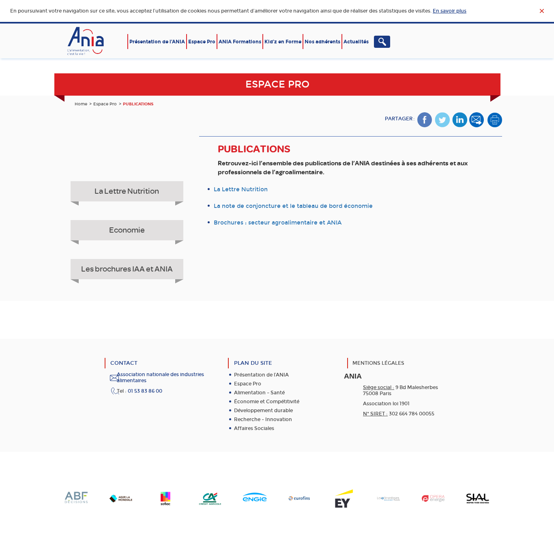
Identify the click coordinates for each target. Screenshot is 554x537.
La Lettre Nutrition (126, 191)
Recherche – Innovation (263, 419)
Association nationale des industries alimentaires (160, 377)
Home (81, 104)
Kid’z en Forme (282, 42)
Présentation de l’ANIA (157, 42)
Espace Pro (201, 42)
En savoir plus (449, 11)
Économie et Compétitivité (266, 401)
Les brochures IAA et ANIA (127, 269)
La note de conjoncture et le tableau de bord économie (293, 206)
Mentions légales (378, 363)
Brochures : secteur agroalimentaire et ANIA (277, 222)
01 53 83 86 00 (145, 391)
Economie (127, 230)
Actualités (356, 42)
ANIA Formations (240, 42)
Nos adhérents (322, 42)
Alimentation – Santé (259, 393)
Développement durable (263, 410)
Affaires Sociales (254, 428)
